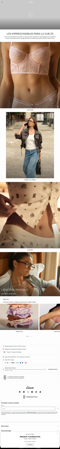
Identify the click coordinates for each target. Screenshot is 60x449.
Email (2, 405)
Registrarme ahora (53, 369)
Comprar (30, 444)
